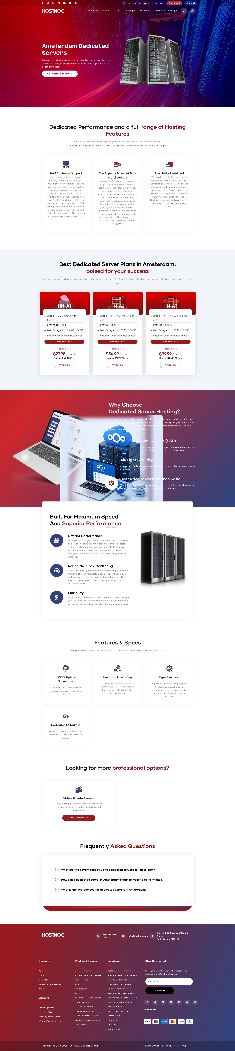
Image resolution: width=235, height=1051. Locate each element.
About (41, 971)
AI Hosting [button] (127, 11)
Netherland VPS (115, 1016)
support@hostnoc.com (49, 1017)
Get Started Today (58, 74)
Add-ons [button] (142, 11)
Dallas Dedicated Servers (119, 989)
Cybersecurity (81, 989)
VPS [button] (115, 11)
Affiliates (43, 989)
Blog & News (44, 980)
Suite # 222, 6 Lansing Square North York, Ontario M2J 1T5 (172, 936)
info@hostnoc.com (156, 3)
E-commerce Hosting (85, 1011)
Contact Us (44, 975)
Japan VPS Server (116, 1007)
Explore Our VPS (77, 818)
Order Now (64, 365)
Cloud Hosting (81, 980)
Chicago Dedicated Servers (120, 980)
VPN (77, 993)
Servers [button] (92, 11)
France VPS (113, 1020)
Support (190, 3)
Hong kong (113, 1025)
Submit (159, 991)
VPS (77, 984)
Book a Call (174, 3)
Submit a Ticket (46, 1012)
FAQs (183, 1046)
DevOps (172, 11)
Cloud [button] (104, 11)
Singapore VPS (114, 1029)
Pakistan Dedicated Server (120, 1002)
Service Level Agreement (50, 984)
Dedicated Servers (84, 971)
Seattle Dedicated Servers (120, 971)
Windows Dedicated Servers (88, 1020)
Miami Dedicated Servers (119, 984)
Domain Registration (84, 1007)
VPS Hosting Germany (118, 1011)
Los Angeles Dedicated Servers (122, 998)
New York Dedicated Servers (121, 993)
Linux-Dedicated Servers (86, 1016)
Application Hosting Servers (88, 998)
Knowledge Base (46, 1008)
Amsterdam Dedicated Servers (122, 975)
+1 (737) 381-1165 (133, 3)
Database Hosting (83, 1002)
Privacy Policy (172, 1046)
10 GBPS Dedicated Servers (88, 975)
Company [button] (158, 11)
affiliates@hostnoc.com (50, 1021)
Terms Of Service (154, 1046)
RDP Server (80, 1025)
